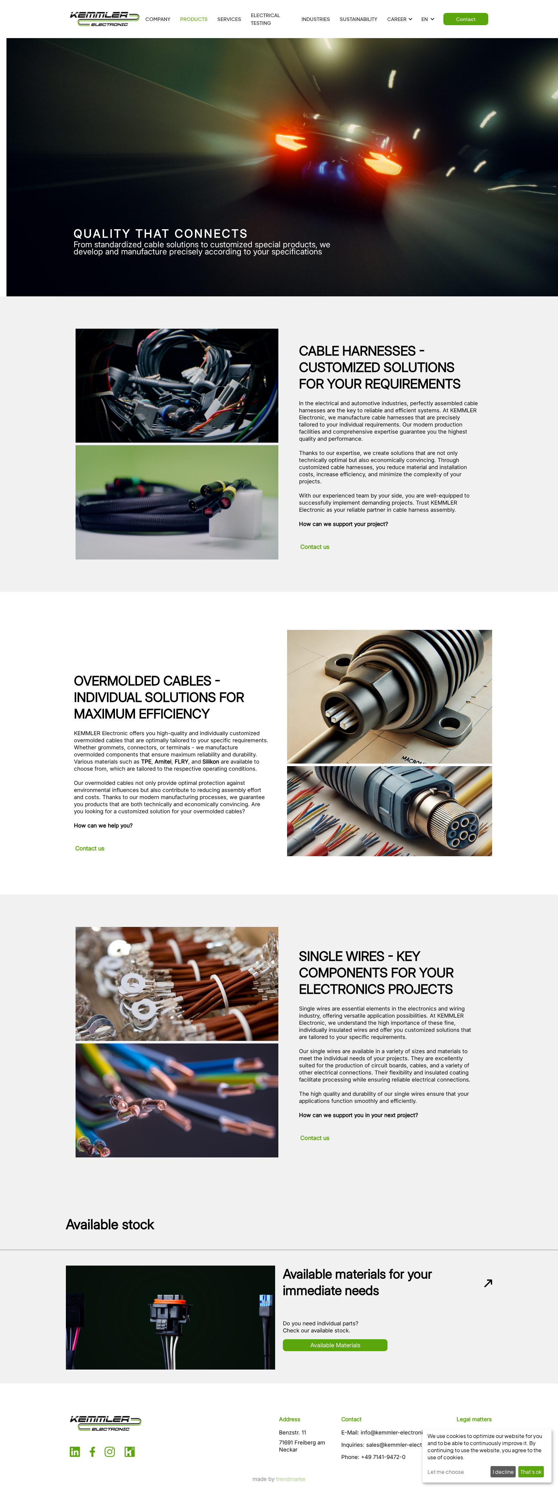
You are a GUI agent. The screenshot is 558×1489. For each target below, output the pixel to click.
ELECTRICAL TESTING (265, 19)
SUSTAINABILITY (358, 19)
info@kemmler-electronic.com (400, 1432)
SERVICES (229, 19)
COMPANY (157, 19)
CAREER (397, 19)
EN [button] (425, 19)
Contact (466, 19)
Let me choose (446, 1471)
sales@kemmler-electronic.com (407, 1445)
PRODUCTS (194, 19)
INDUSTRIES (316, 19)
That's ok (531, 1471)
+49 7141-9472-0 (383, 1457)
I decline (503, 1471)
